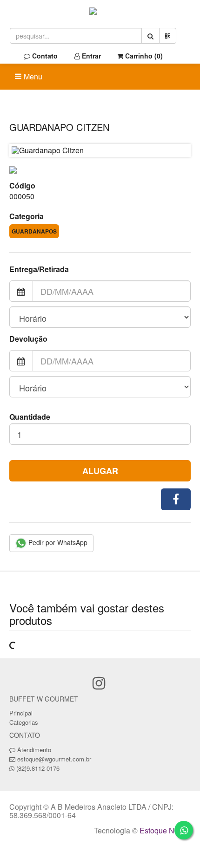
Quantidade (29, 417)
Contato (44, 55)
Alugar (100, 471)
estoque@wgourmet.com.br (54, 758)
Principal (21, 712)
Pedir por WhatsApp (57, 542)
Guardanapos (34, 231)
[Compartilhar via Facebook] (176, 499)
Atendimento (33, 749)
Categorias (23, 722)
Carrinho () (143, 55)
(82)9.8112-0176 (38, 768)
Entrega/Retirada (39, 269)
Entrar (90, 55)
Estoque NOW (163, 830)
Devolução (28, 339)
